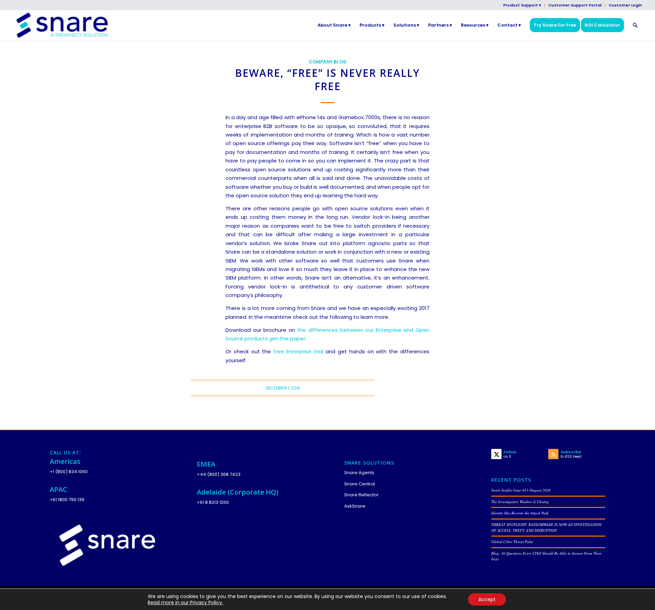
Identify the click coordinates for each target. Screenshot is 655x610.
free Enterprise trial (298, 351)
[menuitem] (522, 5)
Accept (487, 599)
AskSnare (354, 506)
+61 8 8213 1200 (213, 502)
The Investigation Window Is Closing (520, 501)
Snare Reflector (361, 495)
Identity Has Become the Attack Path (520, 512)
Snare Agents (359, 472)
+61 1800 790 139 (67, 499)
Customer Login (625, 5)
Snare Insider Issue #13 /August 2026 (521, 490)
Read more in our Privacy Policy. (185, 602)
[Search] (635, 25)
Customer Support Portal (574, 5)
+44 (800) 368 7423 (219, 474)
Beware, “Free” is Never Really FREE (327, 79)
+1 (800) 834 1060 (69, 471)
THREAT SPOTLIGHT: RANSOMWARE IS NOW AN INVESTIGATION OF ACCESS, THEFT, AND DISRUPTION (546, 527)
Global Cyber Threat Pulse (512, 541)
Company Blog (328, 62)
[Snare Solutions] (62, 25)
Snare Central (359, 484)
